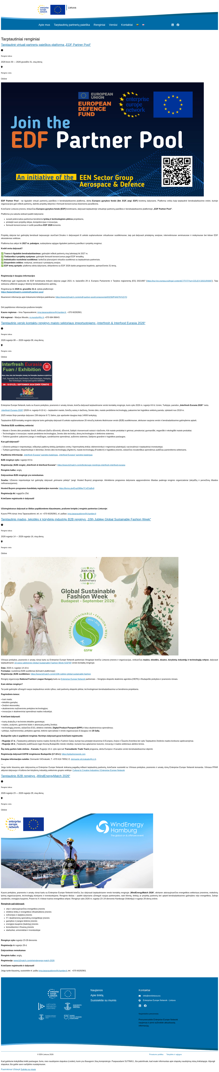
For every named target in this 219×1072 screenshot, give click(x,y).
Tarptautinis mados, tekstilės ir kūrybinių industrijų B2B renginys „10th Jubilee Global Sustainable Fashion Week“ (76, 519)
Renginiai (99, 24)
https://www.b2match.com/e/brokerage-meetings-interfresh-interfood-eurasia (91, 465)
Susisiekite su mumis (103, 1000)
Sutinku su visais (28, 1069)
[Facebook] (178, 25)
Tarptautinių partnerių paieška (72, 24)
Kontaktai (127, 24)
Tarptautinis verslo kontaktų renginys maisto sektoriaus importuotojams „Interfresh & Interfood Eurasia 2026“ (73, 323)
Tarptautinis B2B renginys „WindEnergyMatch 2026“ (35, 776)
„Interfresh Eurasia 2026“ (12, 410)
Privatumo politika (156, 1054)
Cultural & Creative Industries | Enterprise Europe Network (98, 770)
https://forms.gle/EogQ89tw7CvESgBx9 (76, 488)
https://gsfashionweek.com (73, 754)
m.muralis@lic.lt (36, 317)
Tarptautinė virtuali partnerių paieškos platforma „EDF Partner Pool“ (46, 44)
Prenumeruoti (145, 1031)
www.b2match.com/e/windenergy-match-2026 (34, 960)
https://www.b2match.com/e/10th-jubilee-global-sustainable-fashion (61, 674)
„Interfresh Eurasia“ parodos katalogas (41, 455)
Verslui (113, 24)
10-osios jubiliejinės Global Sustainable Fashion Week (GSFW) (42, 663)
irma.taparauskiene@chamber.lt (51, 312)
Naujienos (96, 990)
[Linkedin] (172, 25)
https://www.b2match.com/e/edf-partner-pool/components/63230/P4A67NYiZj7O (91, 297)
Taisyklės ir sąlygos (174, 1054)
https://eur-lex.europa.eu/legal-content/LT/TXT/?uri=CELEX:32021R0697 (179, 281)
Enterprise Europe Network (73, 679)
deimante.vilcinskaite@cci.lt (83, 759)
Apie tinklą (96, 995)
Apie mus (44, 24)
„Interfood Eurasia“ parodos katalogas (76, 455)
